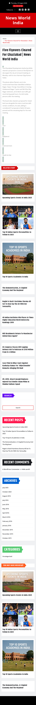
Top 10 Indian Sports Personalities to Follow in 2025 (16, 233)
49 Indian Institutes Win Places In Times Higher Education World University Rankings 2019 (18, 320)
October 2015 (6, 538)
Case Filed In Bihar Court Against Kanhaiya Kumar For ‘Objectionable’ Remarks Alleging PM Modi (16, 366)
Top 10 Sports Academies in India (15, 276)
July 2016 (5, 500)
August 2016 (6, 496)
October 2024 (6, 492)
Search (8, 395)
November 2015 (7, 534)
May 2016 (5, 509)
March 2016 (6, 517)
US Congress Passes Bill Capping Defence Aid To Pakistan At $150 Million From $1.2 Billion (17, 350)
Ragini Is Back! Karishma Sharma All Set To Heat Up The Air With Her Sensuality (16, 304)
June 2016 (5, 504)
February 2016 (7, 521)
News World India (18, 20)
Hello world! (26, 469)
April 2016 (5, 513)
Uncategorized (7, 556)
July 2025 (5, 488)
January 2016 (6, 526)
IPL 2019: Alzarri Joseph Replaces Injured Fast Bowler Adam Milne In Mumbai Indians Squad (15, 382)
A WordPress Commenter (10, 469)
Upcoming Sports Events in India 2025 (17, 197)
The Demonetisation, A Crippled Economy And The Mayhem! (14, 289)
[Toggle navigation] (18, 31)
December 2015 (7, 530)
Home (4, 38)
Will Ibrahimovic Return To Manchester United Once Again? (17, 335)
